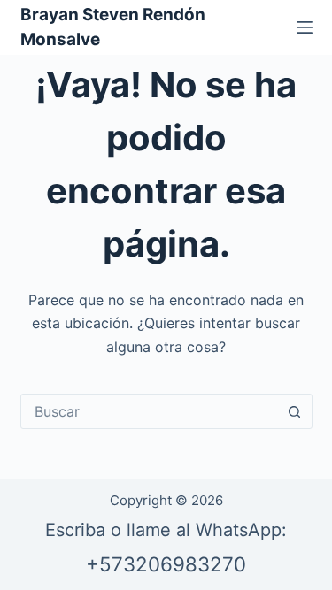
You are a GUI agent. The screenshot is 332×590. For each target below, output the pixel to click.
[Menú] (305, 27)
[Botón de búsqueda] (295, 411)
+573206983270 (166, 564)
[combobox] (149, 411)
